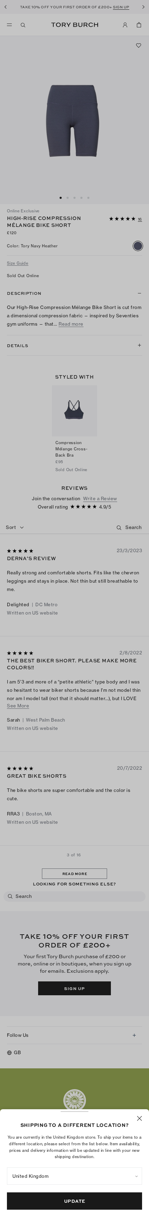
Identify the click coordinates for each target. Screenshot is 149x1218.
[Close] (139, 1118)
